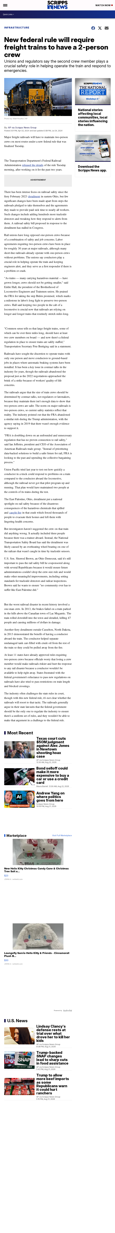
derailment (34, 196)
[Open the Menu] (5, 5)
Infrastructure (16, 27)
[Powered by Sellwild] (67, 1011)
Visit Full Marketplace (62, 836)
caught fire (15, 512)
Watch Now (103, 5)
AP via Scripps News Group (22, 127)
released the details (32, 165)
